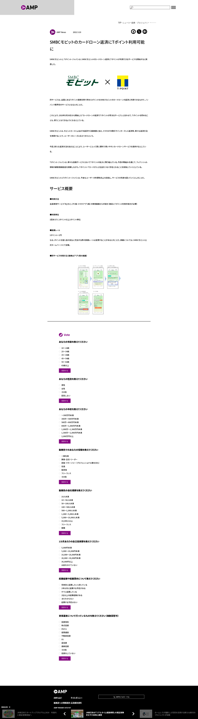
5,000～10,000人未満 (70, 517)
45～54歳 (65, 358)
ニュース (126, 22)
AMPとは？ (58, 697)
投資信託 (65, 622)
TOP (119, 22)
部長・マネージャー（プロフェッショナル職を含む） (80, 463)
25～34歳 (65, 351)
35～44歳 (65, 355)
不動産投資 (66, 636)
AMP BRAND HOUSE (62, 707)
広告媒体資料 (76, 702)
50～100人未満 (67, 503)
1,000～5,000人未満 (69, 514)
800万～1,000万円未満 (70, 426)
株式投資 (65, 625)
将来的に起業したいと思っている (74, 585)
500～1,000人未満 (69, 510)
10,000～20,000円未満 (70, 554)
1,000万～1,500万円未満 (71, 429)
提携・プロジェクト (139, 22)
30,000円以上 (67, 561)
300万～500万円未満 (70, 419)
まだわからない (67, 599)
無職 (63, 528)
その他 (64, 392)
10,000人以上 (67, 521)
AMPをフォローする (122, 697)
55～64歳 (65, 362)
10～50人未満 (67, 500)
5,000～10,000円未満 (70, 551)
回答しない (65, 395)
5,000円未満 (66, 547)
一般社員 (65, 456)
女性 (63, 388)
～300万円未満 (67, 415)
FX (62, 639)
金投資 (64, 643)
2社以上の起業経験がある (71, 595)
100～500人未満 (68, 507)
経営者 (64, 470)
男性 (63, 385)
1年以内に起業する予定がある (73, 588)
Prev (65, 713)
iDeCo (64, 629)
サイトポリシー (76, 697)
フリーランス (66, 473)
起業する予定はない (69, 602)
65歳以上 (65, 365)
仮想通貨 (65, 632)
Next (132, 713)
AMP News (61, 32)
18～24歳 (65, 348)
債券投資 (65, 646)
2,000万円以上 (67, 436)
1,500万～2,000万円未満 (71, 432)
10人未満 (65, 496)
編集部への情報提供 (62, 702)
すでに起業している (69, 592)
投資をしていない (68, 653)
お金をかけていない (69, 565)
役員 (63, 466)
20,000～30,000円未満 (70, 558)
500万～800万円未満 (70, 422)
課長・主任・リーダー (69, 459)
